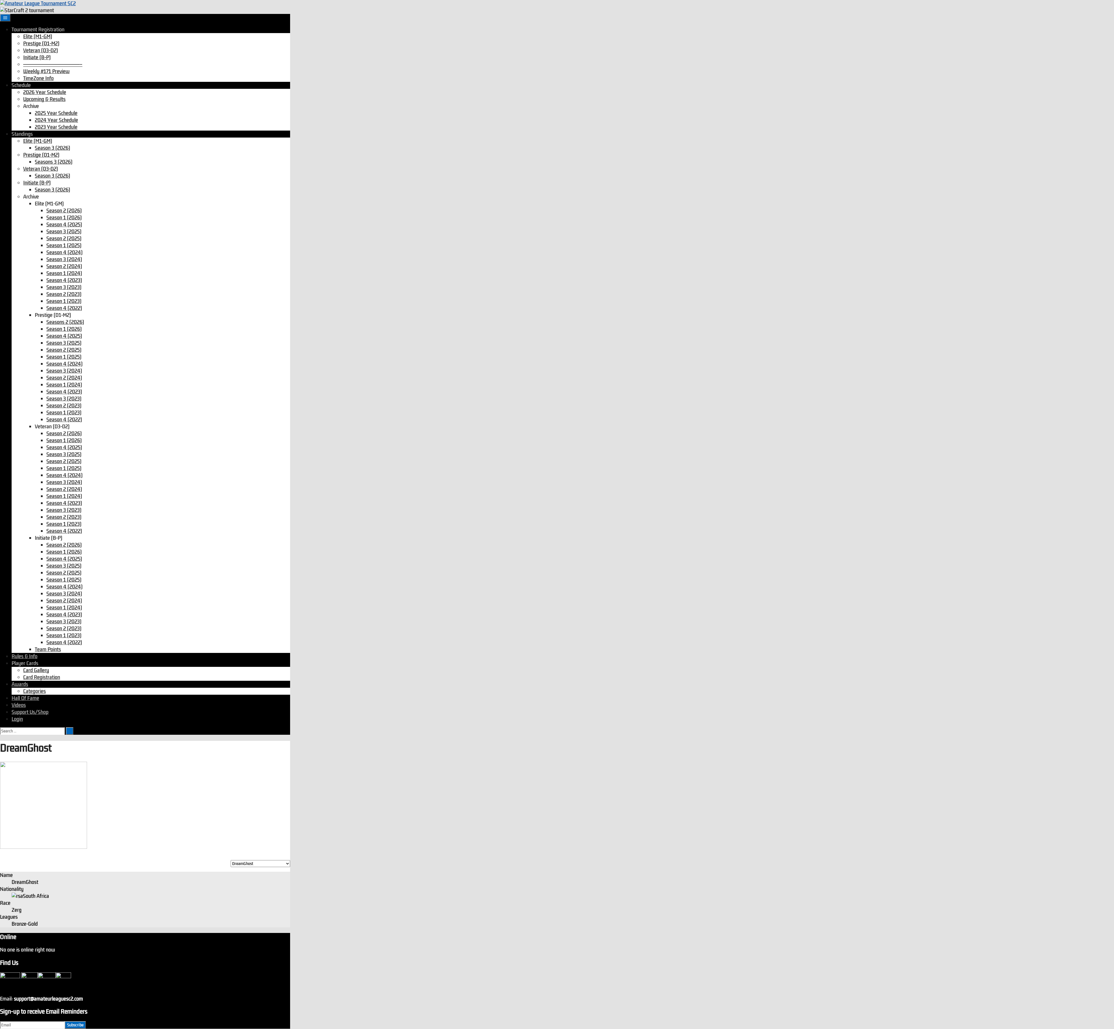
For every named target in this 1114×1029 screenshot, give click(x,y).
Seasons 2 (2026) (65, 322)
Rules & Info (24, 656)
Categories (34, 691)
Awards (20, 684)
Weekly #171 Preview (46, 71)
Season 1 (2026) (64, 217)
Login (17, 719)
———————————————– (52, 64)
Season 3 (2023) (64, 287)
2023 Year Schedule (56, 127)
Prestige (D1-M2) (41, 43)
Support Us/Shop (30, 712)
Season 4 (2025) (64, 224)
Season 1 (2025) (64, 245)
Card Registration (41, 677)
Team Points (48, 649)
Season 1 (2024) (64, 273)
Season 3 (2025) (64, 231)
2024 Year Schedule (56, 120)
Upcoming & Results (44, 99)
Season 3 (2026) (52, 148)
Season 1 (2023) (64, 301)
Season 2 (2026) (64, 210)
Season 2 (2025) (64, 238)
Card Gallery (36, 670)
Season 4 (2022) (64, 308)
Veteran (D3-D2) (40, 50)
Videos (19, 705)
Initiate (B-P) (37, 57)
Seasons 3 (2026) (54, 161)
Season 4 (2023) (64, 280)
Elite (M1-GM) (37, 36)
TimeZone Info (38, 78)
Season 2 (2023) (64, 294)
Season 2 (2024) (64, 266)
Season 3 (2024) (64, 259)
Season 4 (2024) (64, 252)
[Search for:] (33, 730)
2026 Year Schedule (44, 92)
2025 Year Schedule (56, 113)
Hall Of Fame (25, 698)
